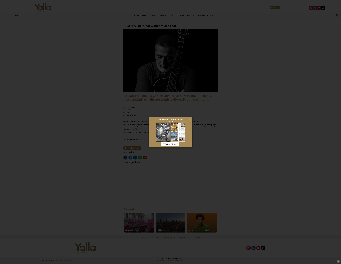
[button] (190, 119)
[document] (170, 132)
